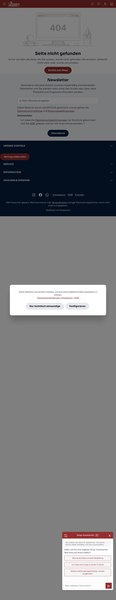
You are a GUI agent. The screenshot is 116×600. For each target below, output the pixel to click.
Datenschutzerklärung (48, 298)
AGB (76, 298)
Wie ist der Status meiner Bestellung (87, 558)
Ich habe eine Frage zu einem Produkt (88, 565)
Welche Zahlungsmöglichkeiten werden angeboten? (88, 572)
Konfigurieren (77, 306)
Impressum (67, 298)
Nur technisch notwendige (44, 306)
